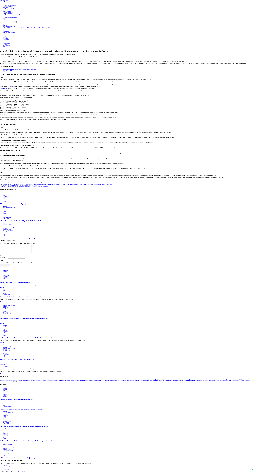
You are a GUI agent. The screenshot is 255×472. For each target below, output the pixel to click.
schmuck (152, 380)
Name (1, 255)
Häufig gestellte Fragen (7, 70)
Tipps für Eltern (6, 218)
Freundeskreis (5, 210)
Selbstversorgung (6, 45)
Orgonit (4, 4)
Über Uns (5, 18)
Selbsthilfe (5, 231)
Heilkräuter (5, 37)
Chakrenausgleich (9, 12)
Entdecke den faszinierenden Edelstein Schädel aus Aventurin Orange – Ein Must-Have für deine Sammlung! (24, 186)
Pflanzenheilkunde (6, 43)
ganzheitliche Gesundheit (25, 184)
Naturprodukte (6, 42)
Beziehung (5, 206)
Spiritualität (5, 198)
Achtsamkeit (8, 380)
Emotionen (5, 225)
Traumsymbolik (223, 380)
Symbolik (169, 380)
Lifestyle (103, 380)
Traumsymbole (216, 380)
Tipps (4, 234)
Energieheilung (8, 13)
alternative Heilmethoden (8, 184)
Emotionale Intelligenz (7, 224)
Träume (228, 380)
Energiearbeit (54, 380)
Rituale (4, 293)
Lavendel (4, 88)
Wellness (4, 46)
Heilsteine (5, 194)
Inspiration (90, 380)
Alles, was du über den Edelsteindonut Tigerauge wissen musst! (17, 204)
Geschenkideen (74, 380)
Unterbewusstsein (235, 380)
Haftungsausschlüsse (7, 466)
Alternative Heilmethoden (8, 30)
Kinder (4, 212)
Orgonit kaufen (8, 6)
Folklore (4, 328)
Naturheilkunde (6, 39)
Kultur (4, 329)
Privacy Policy (6, 469)
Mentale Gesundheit (7, 229)
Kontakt (4, 467)
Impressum (5, 465)
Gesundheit (5, 33)
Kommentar (3, 253)
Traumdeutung (189, 380)
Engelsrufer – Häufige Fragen (11, 8)
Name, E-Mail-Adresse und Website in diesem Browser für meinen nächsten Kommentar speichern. (22, 262)
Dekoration (37, 380)
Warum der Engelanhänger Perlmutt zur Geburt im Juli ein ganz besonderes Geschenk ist (24, 369)
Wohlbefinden (6, 48)
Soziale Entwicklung (7, 216)
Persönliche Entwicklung (8, 230)
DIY (40, 380)
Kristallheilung (8, 16)
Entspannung (63, 380)
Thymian (25, 90)
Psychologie (5, 214)
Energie (51, 380)
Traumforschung (198, 380)
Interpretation (95, 380)
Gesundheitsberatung (7, 34)
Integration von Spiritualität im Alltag (13, 14)
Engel (59, 380)
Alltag (4, 223)
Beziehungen (33, 380)
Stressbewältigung (6, 233)
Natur (118, 380)
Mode (4, 195)
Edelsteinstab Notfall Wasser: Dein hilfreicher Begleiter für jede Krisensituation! (18, 185)
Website (1, 260)
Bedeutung (5, 325)
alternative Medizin (14, 380)
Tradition (4, 335)
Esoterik (68, 380)
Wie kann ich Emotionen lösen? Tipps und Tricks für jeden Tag (17, 238)
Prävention (5, 44)
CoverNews (16, 471)
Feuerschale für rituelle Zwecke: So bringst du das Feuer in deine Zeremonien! (21, 297)
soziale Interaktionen (7, 217)
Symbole (4, 334)
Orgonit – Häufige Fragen (10, 5)
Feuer (4, 289)
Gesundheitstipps (39, 184)
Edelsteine (43, 380)
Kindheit (4, 213)
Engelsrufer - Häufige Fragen (9, 32)
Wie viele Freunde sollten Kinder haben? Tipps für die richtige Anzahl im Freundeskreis (24, 221)
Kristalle (99, 380)
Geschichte (5, 192)
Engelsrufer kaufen (9, 10)
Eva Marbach (16, 184)
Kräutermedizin (59, 184)
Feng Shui (5, 326)
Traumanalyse (179, 380)
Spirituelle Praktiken (7, 11)
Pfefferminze (3, 84)
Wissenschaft (5, 201)
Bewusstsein (29, 380)
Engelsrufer (5, 7)
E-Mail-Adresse (3, 257)
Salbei (11, 86)
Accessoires (5, 191)
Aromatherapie (6, 31)
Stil (165, 380)
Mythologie (5, 330)
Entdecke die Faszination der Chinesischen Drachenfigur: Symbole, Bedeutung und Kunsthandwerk (27, 337)
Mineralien (112, 380)
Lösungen (5, 228)
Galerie (4, 19)
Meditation (5, 290)
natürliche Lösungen (74, 184)
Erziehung (5, 208)
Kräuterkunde (5, 38)
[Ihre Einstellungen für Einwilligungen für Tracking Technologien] (252, 469)
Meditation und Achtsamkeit (11, 17)
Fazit (4, 71)
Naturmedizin (5, 40)
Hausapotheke (6, 36)
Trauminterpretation (207, 380)
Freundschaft (5, 211)
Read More (2, 287)
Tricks (4, 235)
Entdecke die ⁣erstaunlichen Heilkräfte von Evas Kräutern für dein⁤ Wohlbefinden (19, 69)
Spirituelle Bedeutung (7, 332)
